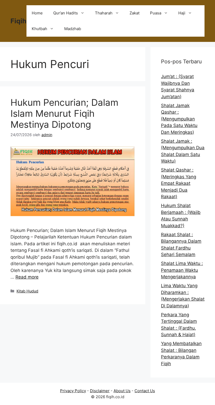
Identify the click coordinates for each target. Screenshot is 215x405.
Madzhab (72, 28)
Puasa (155, 12)
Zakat (134, 12)
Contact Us (145, 390)
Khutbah (39, 28)
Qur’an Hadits (65, 12)
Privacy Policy (73, 390)
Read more (27, 277)
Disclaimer (100, 390)
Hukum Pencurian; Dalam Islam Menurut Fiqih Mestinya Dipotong (64, 113)
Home (37, 12)
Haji (181, 12)
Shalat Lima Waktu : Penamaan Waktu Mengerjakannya (182, 270)
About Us (122, 390)
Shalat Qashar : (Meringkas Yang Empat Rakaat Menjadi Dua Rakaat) (178, 183)
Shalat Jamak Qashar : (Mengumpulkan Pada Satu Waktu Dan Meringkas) (179, 119)
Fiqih (18, 21)
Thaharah (103, 12)
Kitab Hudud (27, 291)
